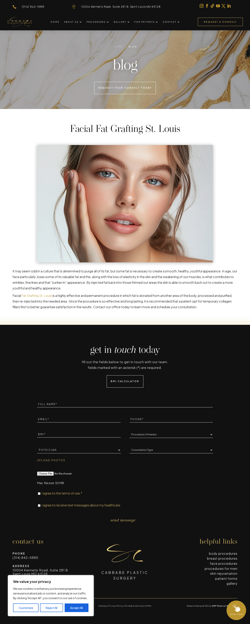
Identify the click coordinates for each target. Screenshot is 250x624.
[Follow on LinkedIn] (229, 6)
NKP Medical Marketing (225, 606)
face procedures (224, 563)
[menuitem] (55, 21)
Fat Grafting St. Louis (36, 296)
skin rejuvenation (224, 573)
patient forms (226, 578)
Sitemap (102, 606)
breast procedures (222, 558)
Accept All (76, 608)
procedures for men (221, 568)
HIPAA (148, 606)
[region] (51, 595)
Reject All (51, 608)
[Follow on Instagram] (201, 6)
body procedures (223, 553)
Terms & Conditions (134, 606)
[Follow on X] (223, 6)
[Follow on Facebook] (207, 6)
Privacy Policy (115, 606)
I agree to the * (62, 493)
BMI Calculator (125, 381)
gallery (232, 583)
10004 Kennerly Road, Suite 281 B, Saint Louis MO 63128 (121, 6)
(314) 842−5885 (33, 6)
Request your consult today (125, 87)
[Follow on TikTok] (212, 6)
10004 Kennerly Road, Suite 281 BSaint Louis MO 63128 (40, 572)
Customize (26, 608)
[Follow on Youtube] (218, 6)
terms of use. (71, 493)
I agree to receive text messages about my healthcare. (81, 505)
